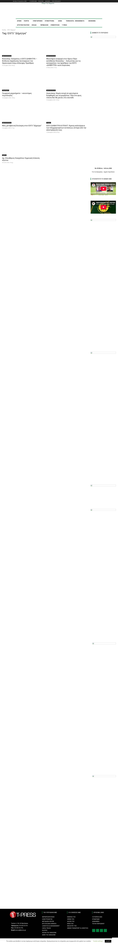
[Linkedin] (102, 1)
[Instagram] (99, 1)
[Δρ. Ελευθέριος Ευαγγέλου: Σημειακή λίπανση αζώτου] (22, 146)
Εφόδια (4, 155)
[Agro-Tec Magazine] (59, 10)
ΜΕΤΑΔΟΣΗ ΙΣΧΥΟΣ (48, 921)
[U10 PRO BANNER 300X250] (103, 353)
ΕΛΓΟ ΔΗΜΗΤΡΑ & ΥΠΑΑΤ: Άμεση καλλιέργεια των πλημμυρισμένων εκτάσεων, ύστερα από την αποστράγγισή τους (66, 128)
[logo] (104, 644)
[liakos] (103, 510)
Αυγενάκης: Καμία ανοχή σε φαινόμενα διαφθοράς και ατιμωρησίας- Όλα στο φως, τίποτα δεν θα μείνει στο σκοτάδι (64, 95)
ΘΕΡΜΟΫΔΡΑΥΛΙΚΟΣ (48, 917)
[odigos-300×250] (103, 220)
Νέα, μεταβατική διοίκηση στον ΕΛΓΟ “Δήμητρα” (22, 126)
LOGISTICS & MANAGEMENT (51, 926)
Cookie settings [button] (98, 941)
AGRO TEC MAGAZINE (48, 935)
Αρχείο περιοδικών (109, 172)
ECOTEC (44, 930)
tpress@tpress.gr (20, 930)
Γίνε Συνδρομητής (97, 172)
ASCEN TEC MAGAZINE (49, 932)
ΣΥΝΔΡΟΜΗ (96, 919)
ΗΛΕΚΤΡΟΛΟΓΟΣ (47, 919)
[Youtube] (104, 1)
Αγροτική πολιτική (7, 55)
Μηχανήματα (6, 90)
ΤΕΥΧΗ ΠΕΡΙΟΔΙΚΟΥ (98, 923)
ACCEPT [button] (108, 941)
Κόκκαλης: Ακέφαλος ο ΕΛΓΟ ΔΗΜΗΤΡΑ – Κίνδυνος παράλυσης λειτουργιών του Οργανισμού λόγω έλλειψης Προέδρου (19, 61)
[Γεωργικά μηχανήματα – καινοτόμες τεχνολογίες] (22, 81)
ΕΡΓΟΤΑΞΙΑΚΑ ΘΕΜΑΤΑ (49, 923)
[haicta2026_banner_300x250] (104, 776)
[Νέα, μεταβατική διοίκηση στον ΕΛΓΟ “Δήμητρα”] (22, 113)
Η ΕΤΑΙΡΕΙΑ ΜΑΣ (97, 917)
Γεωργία (48, 122)
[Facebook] (97, 1)
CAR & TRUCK (46, 928)
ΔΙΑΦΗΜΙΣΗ (95, 921)
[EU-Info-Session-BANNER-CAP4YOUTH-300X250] (103, 486)
